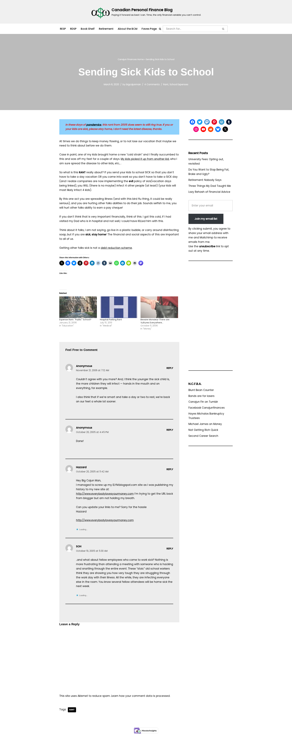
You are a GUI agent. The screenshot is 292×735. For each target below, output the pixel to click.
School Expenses (179, 84)
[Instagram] (196, 129)
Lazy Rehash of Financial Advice (209, 192)
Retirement (106, 29)
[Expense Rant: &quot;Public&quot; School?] (78, 307)
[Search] (160, 29)
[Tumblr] (229, 122)
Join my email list (206, 219)
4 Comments (152, 84)
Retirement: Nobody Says (204, 180)
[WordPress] (221, 122)
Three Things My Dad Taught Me (209, 186)
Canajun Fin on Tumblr (203, 402)
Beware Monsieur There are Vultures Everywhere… (155, 321)
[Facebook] (192, 122)
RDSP (73, 29)
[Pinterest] (214, 122)
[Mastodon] (207, 122)
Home (140, 59)
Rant (166, 84)
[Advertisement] (210, 317)
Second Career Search (203, 436)
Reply (170, 368)
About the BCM (127, 29)
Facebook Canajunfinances (206, 408)
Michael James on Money (205, 424)
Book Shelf (88, 29)
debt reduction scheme (116, 248)
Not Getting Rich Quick (203, 430)
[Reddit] (210, 129)
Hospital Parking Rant (111, 319)
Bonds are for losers (201, 396)
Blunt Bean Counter (201, 390)
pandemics (93, 125)
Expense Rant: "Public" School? (75, 319)
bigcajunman (133, 84)
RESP (63, 29)
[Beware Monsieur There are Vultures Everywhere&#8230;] (159, 307)
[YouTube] (203, 129)
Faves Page (149, 29)
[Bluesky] (218, 129)
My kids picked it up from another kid (145, 159)
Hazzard (81, 467)
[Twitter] (199, 122)
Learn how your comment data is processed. (140, 696)
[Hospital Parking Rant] (118, 307)
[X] (225, 129)
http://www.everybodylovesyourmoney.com (105, 494)
